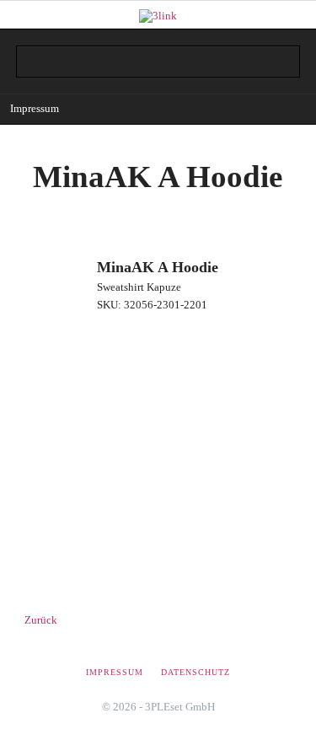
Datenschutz (195, 672)
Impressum (34, 108)
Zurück (40, 620)
